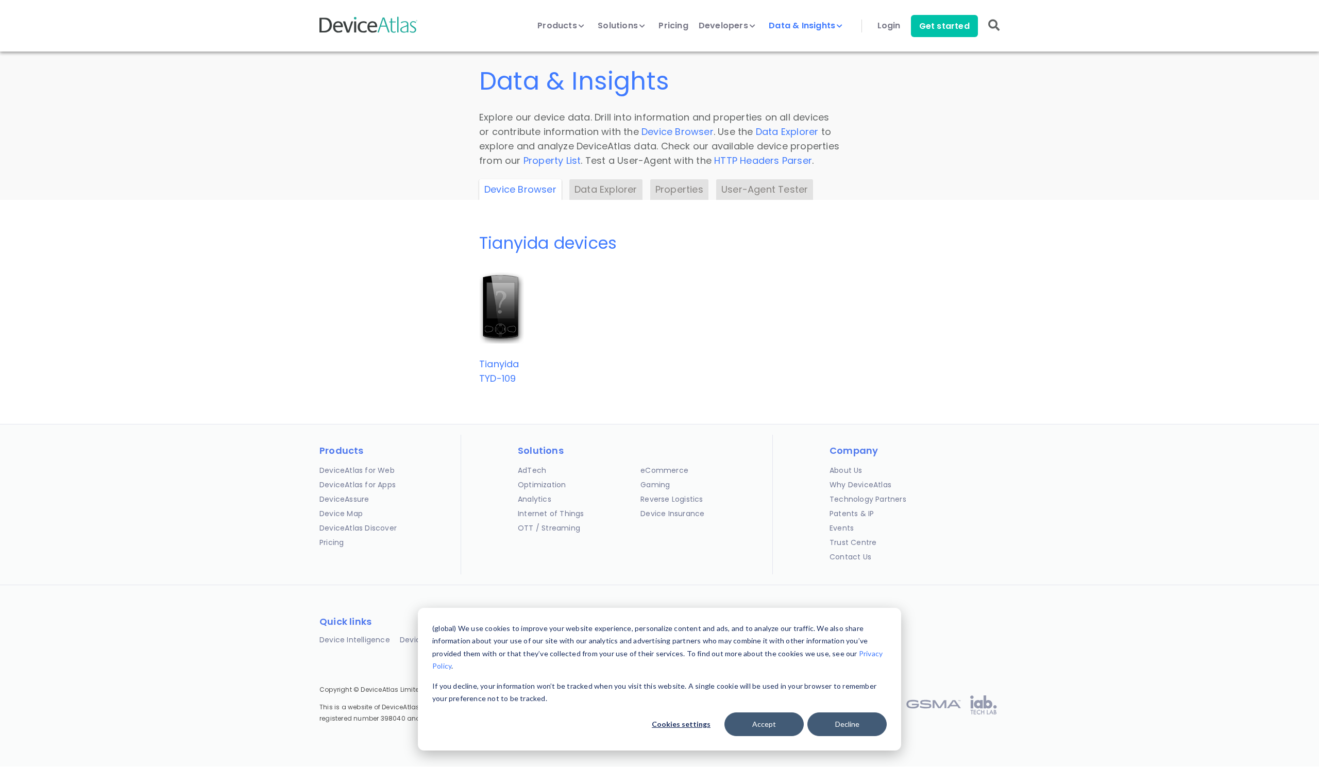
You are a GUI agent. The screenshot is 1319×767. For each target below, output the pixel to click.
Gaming (655, 485)
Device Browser (677, 131)
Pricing (673, 25)
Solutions (619, 25)
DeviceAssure (344, 499)
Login (889, 25)
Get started (944, 26)
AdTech (532, 470)
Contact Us (850, 557)
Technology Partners (868, 499)
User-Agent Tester (764, 189)
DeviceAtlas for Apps (357, 485)
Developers (724, 25)
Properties (679, 189)
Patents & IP (852, 513)
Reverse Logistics (671, 499)
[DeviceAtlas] (368, 31)
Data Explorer (787, 131)
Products (558, 25)
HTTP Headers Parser (763, 160)
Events (842, 528)
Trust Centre (853, 542)
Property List (552, 160)
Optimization (542, 485)
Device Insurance (672, 513)
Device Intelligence (354, 640)
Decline (847, 724)
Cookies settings (681, 724)
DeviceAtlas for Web (357, 470)
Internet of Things (551, 513)
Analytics (534, 499)
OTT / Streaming (549, 528)
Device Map (341, 513)
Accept (764, 724)
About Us (846, 470)
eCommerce (664, 470)
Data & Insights (803, 25)
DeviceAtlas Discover (358, 528)
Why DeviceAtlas (860, 485)
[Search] (994, 32)
